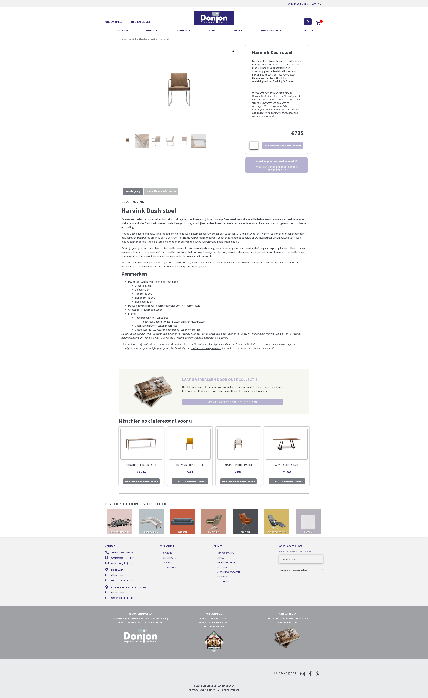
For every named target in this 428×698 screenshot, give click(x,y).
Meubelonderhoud (226, 562)
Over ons (305, 30)
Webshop (238, 30)
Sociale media (169, 567)
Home (122, 39)
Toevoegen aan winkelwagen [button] (141, 481)
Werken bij (168, 562)
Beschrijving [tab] (132, 191)
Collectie (120, 30)
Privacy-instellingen (202, 690)
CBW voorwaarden (226, 553)
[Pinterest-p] (317, 674)
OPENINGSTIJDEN (298, 3)
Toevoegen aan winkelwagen (283, 145)
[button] (233, 51)
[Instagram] (302, 674)
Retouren (222, 567)
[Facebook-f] (310, 674)
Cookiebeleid (223, 581)
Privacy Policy (223, 576)
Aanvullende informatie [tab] (161, 191)
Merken (150, 30)
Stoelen (143, 39)
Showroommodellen (271, 30)
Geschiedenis (169, 557)
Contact (317, 3)
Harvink (132, 39)
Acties (212, 30)
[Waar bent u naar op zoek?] (308, 21)
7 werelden (181, 30)
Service (220, 557)
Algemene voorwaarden (229, 572)
